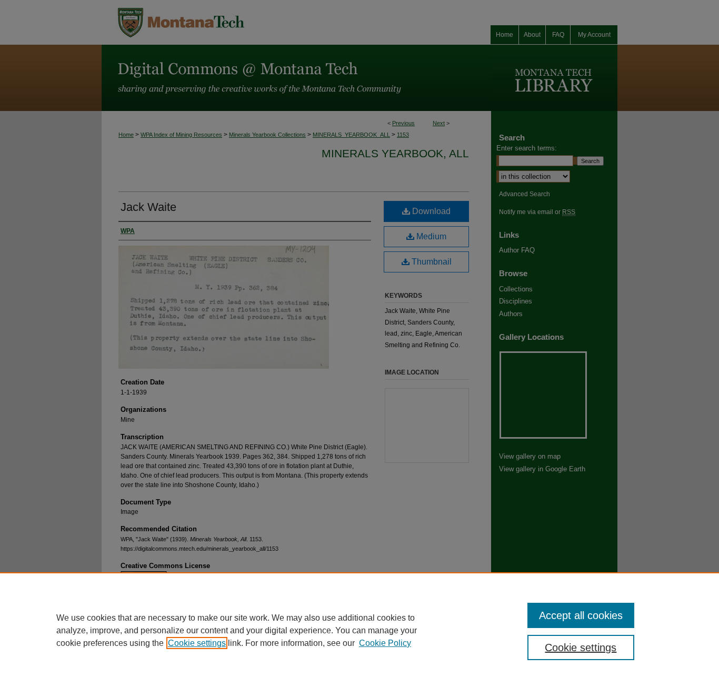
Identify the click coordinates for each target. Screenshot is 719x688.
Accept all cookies (581, 615)
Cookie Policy (385, 643)
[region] (359, 630)
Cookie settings (197, 643)
